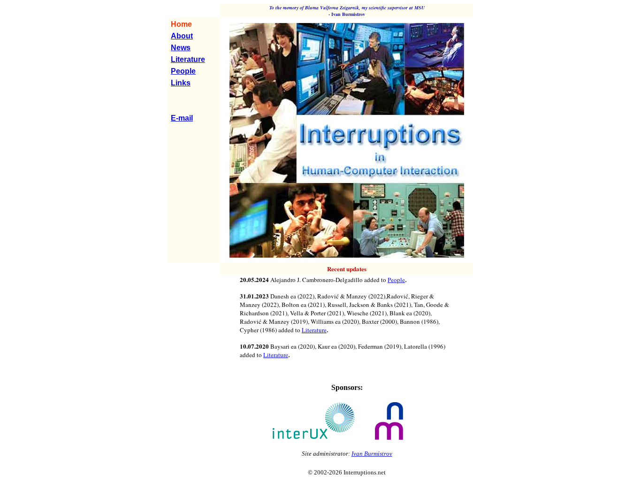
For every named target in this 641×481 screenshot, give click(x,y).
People (183, 71)
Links (181, 83)
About (182, 36)
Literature (188, 59)
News (181, 48)
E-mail (182, 118)
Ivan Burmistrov (371, 453)
